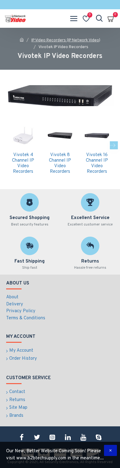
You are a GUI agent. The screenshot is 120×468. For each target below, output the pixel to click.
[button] (6, 145)
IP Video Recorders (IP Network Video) (65, 40)
